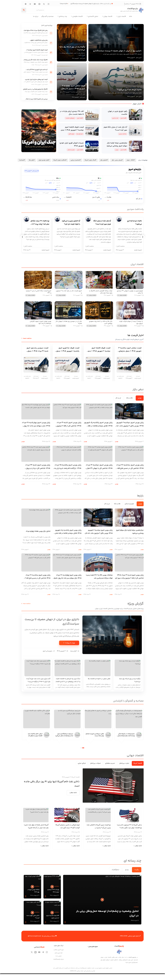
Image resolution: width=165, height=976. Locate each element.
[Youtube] (34, 4)
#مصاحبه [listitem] (22, 160)
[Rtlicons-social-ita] (25, 4)
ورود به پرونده (69, 643)
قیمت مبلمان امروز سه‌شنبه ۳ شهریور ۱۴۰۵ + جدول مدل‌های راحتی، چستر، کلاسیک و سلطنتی (129, 350)
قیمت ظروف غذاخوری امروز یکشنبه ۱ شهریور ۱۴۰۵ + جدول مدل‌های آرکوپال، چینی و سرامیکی (67, 350)
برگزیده (137, 870)
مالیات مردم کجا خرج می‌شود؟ (76, 4)
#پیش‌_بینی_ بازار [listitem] (117, 160)
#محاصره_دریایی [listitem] (76, 160)
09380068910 (123, 936)
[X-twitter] (44, 4)
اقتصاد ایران (122, 16)
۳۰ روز (132, 182)
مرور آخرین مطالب (59, 950)
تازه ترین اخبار (58, 953)
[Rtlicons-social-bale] (39, 4)
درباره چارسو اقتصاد (58, 959)
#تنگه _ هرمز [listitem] (131, 160)
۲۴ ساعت (139, 182)
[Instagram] (48, 4)
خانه (130, 16)
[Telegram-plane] (43, 952)
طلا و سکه (129, 398)
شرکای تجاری (82, 763)
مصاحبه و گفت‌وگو (47, 16)
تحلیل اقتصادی (93, 16)
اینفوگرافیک (115, 870)
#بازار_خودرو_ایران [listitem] (44, 160)
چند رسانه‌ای (63, 16)
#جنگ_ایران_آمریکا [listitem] (90, 160)
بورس (139, 398)
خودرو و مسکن (129, 504)
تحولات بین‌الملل (95, 763)
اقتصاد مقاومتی (77, 16)
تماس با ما (58, 956)
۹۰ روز (128, 182)
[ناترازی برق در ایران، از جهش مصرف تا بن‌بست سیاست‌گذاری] (112, 635)
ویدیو (126, 870)
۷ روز (135, 182)
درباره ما (35, 16)
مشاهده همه (25, 603)
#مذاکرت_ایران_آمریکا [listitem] (59, 160)
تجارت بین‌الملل (124, 763)
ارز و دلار (118, 398)
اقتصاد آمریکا (137, 763)
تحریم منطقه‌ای (110, 763)
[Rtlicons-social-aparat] (30, 4)
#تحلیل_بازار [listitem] (104, 160)
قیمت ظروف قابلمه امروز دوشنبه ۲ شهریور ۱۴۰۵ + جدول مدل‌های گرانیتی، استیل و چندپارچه (98, 350)
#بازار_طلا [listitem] (31, 160)
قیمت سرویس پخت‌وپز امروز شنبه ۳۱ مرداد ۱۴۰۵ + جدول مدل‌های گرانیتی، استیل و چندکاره (37, 350)
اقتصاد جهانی (108, 16)
